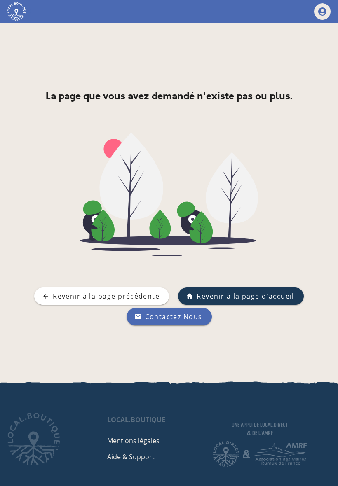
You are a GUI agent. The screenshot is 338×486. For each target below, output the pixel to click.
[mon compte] (322, 11)
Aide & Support (131, 456)
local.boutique (136, 419)
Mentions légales (133, 440)
